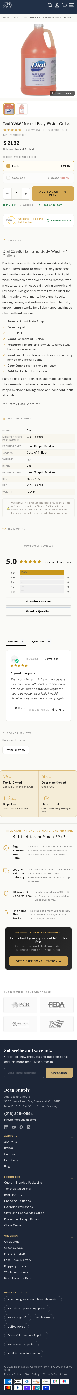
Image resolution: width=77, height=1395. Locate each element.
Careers (9, 1154)
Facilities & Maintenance (24, 1353)
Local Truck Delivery (17, 1260)
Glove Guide (12, 1225)
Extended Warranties (18, 1207)
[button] (54, 709)
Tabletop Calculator (17, 1188)
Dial (16, 17)
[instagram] (28, 1127)
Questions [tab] (38, 641)
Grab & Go (43, 1317)
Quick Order (12, 1241)
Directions (11, 1160)
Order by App (13, 1248)
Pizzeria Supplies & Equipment (27, 1308)
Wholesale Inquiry (16, 1272)
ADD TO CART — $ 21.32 (52, 193)
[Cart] (64, 5)
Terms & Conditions (55, 1374)
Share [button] (21, 708)
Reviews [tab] (13, 641)
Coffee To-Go (16, 1326)
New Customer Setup (19, 1278)
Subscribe (59, 1072)
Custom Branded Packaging (23, 1182)
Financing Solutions (17, 1201)
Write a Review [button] (40, 601)
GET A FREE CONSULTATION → (38, 961)
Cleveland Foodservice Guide (24, 1213)
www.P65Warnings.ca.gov (55, 513)
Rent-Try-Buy (13, 1195)
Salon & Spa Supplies (21, 1344)
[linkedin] (6, 1127)
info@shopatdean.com (20, 1119)
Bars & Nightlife (18, 1317)
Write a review (15, 750)
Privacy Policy (12, 1374)
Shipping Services (16, 1266)
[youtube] (13, 1127)
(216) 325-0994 (18, 1114)
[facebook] (21, 1127)
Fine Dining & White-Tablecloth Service (33, 1299)
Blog (7, 1166)
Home (6, 17)
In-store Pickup (14, 1254)
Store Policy (32, 1374)
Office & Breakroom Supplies (26, 1335)
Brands (9, 1148)
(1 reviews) (35, 130)
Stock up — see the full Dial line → (30, 220)
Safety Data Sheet (21, 404)
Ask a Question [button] (40, 611)
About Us (10, 1142)
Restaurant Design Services (23, 1219)
